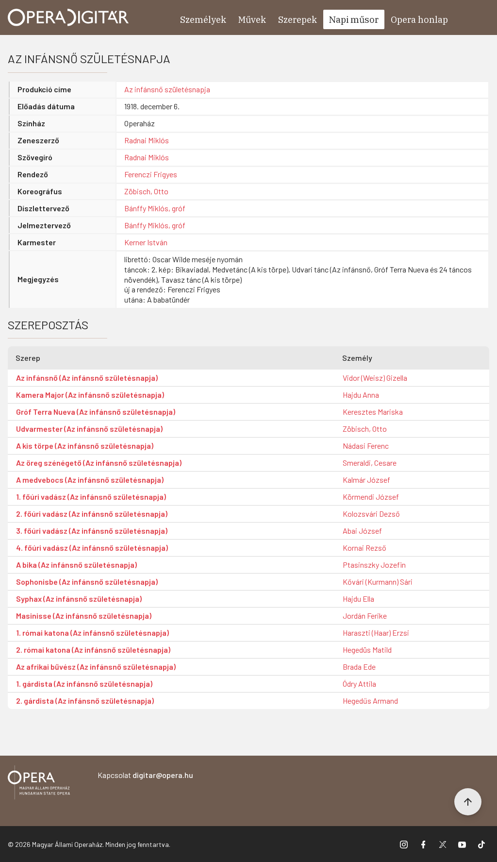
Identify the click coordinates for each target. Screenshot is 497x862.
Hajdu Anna (361, 394)
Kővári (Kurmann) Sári (378, 581)
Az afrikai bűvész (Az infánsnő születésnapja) (96, 666)
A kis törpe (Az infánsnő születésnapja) (84, 445)
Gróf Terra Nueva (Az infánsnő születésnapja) (95, 411)
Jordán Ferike (365, 615)
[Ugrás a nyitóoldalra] (68, 17)
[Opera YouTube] (462, 844)
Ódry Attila (359, 683)
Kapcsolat (145, 774)
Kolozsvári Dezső (371, 513)
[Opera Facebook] (423, 844)
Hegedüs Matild (367, 649)
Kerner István (145, 242)
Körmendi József (371, 496)
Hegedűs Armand (370, 700)
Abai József (362, 530)
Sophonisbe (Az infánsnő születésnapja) (87, 581)
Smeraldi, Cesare (370, 462)
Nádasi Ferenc (366, 445)
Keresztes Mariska (373, 411)
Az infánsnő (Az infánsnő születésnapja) (87, 377)
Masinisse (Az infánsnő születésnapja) (83, 615)
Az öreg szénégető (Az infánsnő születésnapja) (99, 462)
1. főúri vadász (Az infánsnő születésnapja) (91, 496)
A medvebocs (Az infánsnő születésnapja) (90, 479)
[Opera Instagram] (404, 844)
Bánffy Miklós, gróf (154, 208)
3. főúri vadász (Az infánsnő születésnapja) (91, 530)
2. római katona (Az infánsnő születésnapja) (93, 649)
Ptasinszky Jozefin (374, 564)
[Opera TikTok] (481, 844)
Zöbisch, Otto (146, 191)
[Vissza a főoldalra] (39, 784)
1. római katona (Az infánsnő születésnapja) (92, 632)
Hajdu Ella (358, 598)
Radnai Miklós (146, 140)
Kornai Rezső (364, 547)
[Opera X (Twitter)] (442, 844)
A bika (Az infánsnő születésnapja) (76, 564)
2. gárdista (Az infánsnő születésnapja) (85, 700)
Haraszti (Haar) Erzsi (376, 632)
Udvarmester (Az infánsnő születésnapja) (89, 428)
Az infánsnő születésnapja (167, 89)
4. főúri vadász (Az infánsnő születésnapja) (92, 547)
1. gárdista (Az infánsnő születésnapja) (84, 683)
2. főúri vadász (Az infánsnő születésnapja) (91, 513)
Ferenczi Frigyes (150, 174)
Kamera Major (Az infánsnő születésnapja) (90, 394)
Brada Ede (359, 666)
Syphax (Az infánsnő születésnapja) (79, 598)
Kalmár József (366, 479)
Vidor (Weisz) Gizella (375, 377)
